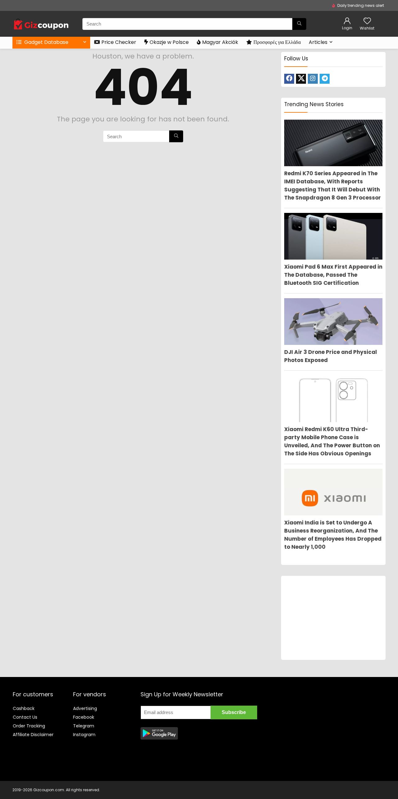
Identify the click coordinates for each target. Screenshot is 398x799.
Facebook (83, 717)
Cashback (24, 708)
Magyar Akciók (220, 42)
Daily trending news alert (360, 5)
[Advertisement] (333, 618)
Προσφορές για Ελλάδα (277, 42)
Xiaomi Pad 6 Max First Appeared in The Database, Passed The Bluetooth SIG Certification (333, 275)
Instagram (84, 734)
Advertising (85, 708)
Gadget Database (45, 42)
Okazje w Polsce (169, 42)
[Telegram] (325, 79)
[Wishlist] (367, 21)
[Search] (299, 24)
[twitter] (301, 79)
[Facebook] (289, 79)
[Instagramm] (313, 79)
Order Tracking (29, 726)
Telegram (83, 726)
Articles (318, 42)
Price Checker (118, 42)
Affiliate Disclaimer (33, 734)
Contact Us (25, 717)
